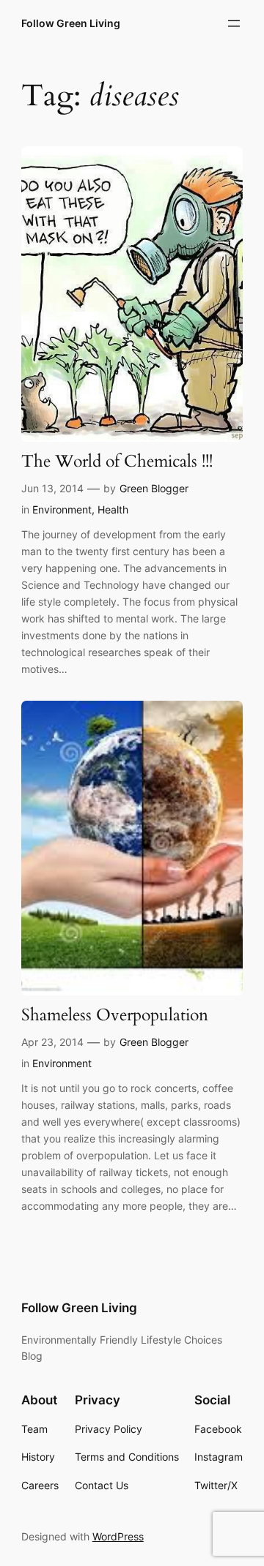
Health (113, 509)
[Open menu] (234, 23)
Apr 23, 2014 (52, 1042)
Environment (62, 509)
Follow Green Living (70, 23)
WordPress (118, 1536)
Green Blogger (154, 488)
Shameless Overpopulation (114, 1015)
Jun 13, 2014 (52, 488)
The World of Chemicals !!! (117, 462)
